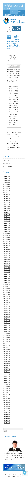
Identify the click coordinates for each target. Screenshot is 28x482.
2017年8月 (7, 351)
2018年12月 (7, 319)
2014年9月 (7, 414)
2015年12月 (7, 392)
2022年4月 (7, 257)
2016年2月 (7, 388)
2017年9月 (7, 349)
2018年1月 (7, 341)
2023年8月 (7, 233)
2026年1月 (7, 190)
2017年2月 (7, 363)
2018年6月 (7, 331)
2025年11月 (7, 194)
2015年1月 (7, 410)
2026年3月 (7, 186)
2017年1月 (7, 366)
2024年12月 (7, 213)
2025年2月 (7, 208)
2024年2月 (7, 227)
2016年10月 (7, 372)
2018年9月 (7, 325)
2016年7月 (7, 378)
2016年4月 (7, 384)
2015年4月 (7, 404)
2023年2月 (7, 241)
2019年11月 (7, 302)
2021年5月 (7, 272)
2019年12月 (7, 300)
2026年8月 (7, 176)
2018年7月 (7, 329)
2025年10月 (7, 196)
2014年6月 (7, 421)
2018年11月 (7, 321)
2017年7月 (7, 353)
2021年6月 (7, 270)
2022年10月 (7, 247)
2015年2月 (7, 408)
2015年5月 (7, 402)
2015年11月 (7, 394)
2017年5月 (7, 357)
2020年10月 (7, 286)
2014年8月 (7, 417)
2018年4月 (7, 335)
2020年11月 (7, 284)
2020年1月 (7, 298)
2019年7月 (7, 306)
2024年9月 (7, 219)
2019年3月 (7, 315)
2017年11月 (7, 345)
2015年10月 (7, 396)
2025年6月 (7, 200)
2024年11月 (7, 215)
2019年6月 (7, 308)
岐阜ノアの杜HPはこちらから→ (18, 28)
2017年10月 (7, 347)
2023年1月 (7, 243)
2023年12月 (7, 229)
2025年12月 (7, 192)
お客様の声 (14, 12)
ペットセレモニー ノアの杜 (14, 21)
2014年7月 (7, 419)
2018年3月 (7, 337)
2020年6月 (7, 292)
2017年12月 (7, 343)
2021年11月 (7, 261)
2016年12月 (7, 368)
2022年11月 (7, 245)
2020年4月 (7, 296)
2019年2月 (7, 317)
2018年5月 (7, 333)
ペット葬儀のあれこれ (10, 166)
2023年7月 (7, 235)
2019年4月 (7, 312)
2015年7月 (7, 400)
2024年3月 (7, 225)
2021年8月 (7, 266)
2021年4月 (7, 274)
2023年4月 (7, 237)
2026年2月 (7, 188)
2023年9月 (7, 231)
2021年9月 (7, 264)
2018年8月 (7, 327)
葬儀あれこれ (21, 12)
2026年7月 (7, 178)
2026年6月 (7, 180)
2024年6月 (7, 221)
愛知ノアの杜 (14, 28)
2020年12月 (7, 282)
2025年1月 (7, 210)
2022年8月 (7, 251)
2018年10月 (7, 323)
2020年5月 (7, 294)
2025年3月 (7, 206)
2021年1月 (7, 280)
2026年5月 (7, 182)
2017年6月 (7, 355)
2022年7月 (7, 253)
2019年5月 (7, 310)
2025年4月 (7, 204)
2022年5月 (7, 255)
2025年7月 (7, 198)
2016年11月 (7, 370)
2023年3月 (7, 239)
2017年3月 (7, 361)
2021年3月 (7, 276)
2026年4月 (7, 184)
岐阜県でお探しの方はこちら (20, 467)
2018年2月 (7, 339)
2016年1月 (7, 390)
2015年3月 (7, 406)
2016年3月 (7, 386)
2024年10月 (7, 217)
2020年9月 (7, 288)
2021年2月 (7, 278)
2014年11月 (7, 412)
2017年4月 (7, 359)
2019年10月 (7, 304)
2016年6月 (7, 380)
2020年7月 (7, 290)
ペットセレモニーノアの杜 (14, 145)
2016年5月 (7, 382)
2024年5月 (7, 223)
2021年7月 (7, 268)
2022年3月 (7, 259)
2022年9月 (7, 249)
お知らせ (7, 12)
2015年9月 (7, 398)
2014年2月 (7, 423)
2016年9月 (7, 374)
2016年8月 (7, 376)
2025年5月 (7, 202)
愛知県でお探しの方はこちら (9, 467)
